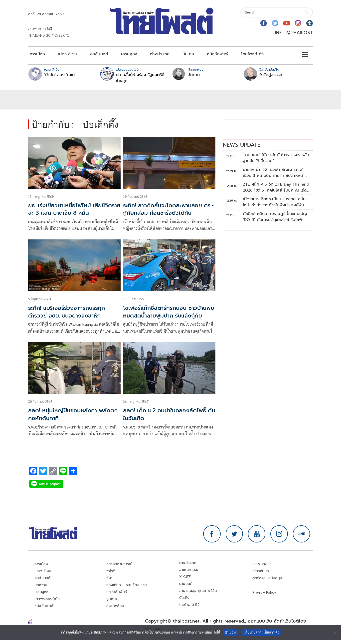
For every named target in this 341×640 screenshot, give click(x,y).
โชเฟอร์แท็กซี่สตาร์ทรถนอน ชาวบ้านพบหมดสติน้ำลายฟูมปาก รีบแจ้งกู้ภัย (168, 312)
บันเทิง (188, 54)
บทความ (40, 585)
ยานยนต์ (185, 583)
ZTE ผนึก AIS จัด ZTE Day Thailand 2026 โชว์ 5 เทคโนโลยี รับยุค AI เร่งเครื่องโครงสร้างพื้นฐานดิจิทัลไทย (276, 187)
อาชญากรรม (188, 569)
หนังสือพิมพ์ (217, 54)
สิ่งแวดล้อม (115, 606)
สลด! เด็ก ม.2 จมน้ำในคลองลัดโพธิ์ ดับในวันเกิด (169, 414)
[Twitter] (275, 23)
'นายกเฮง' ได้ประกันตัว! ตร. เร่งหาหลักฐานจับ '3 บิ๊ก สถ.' (276, 158)
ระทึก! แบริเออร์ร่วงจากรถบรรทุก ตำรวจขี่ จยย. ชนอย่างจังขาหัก (66, 312)
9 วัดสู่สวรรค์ (270, 75)
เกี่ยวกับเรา (260, 571)
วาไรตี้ (110, 571)
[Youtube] (286, 23)
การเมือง (37, 54)
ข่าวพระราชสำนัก (47, 599)
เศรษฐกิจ (129, 54)
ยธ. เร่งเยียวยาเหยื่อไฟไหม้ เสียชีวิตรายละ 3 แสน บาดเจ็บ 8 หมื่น (74, 209)
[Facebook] (263, 23)
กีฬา (109, 578)
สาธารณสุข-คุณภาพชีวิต (198, 590)
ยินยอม (230, 632)
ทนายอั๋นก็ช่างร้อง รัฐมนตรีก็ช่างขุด (140, 78)
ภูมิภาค (111, 599)
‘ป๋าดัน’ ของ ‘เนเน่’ (60, 75)
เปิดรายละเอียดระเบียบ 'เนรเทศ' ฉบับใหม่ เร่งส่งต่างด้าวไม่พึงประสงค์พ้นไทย (274, 202)
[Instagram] (298, 23)
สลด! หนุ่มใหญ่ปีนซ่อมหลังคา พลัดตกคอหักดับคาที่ (73, 414)
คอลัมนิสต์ (99, 54)
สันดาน (194, 75)
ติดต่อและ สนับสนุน (267, 578)
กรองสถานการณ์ (119, 564)
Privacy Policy (264, 592)
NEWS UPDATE (241, 145)
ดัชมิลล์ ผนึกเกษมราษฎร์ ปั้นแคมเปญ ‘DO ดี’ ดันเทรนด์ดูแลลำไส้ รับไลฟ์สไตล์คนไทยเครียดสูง (275, 217)
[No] (334, 632)
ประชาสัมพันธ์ (116, 592)
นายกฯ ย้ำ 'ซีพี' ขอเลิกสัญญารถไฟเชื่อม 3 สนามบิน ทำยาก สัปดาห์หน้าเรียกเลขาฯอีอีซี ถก (274, 173)
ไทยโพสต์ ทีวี (252, 54)
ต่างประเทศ (160, 54)
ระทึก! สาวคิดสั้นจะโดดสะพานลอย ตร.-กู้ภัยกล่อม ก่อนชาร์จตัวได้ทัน (168, 209)
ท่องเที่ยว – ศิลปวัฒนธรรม (127, 585)
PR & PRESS (262, 564)
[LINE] (301, 534)
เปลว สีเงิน (67, 54)
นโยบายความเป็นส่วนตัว (261, 632)
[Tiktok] (309, 23)
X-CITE (185, 576)
